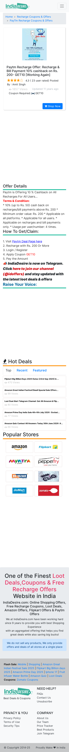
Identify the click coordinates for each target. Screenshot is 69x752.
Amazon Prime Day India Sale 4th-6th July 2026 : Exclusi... (32, 412)
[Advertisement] (34, 146)
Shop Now (53, 106)
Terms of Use (12, 722)
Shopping (34, 664)
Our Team (43, 722)
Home (9, 16)
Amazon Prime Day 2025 (28, 672)
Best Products (45, 729)
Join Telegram (45, 733)
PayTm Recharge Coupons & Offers (31, 20)
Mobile (22, 664)
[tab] (8, 371)
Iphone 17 (51, 672)
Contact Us (44, 697)
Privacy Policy (12, 718)
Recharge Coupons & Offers (34, 16)
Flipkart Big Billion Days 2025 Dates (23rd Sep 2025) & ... (31, 379)
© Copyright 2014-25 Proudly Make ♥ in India (34, 747)
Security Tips (11, 725)
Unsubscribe (44, 701)
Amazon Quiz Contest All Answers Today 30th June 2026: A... (33, 423)
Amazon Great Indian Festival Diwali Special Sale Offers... (31, 390)
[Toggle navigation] (61, 6)
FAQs (40, 693)
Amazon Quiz (38, 675)
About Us (42, 718)
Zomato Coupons (27, 679)
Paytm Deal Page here (27, 241)
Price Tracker (45, 725)
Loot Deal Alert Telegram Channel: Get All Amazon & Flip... (31, 401)
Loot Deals (55, 675)
